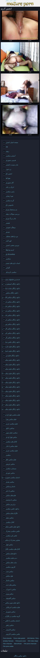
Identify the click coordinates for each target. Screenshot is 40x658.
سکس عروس (10, 464)
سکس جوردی (10, 473)
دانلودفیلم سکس (11, 554)
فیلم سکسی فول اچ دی (12, 415)
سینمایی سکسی (11, 468)
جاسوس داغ (10, 205)
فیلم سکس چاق (11, 460)
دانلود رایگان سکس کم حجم (11, 333)
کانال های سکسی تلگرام (12, 549)
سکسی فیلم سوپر (12, 433)
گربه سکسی (10, 201)
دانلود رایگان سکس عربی (12, 320)
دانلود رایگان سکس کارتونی (11, 329)
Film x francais (7, 643)
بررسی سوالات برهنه (13, 214)
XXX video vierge (33, 641)
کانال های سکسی (11, 442)
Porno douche (7, 638)
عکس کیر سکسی (11, 536)
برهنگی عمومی (11, 227)
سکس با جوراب (11, 589)
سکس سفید (10, 518)
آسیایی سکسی (10, 156)
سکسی (8, 259)
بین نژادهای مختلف (12, 236)
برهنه (7, 151)
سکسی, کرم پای (11, 272)
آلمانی (8, 268)
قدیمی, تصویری (11, 160)
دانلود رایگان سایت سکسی (11, 288)
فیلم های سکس (11, 495)
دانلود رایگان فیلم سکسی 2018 (11, 373)
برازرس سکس (11, 504)
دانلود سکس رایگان (10, 0)
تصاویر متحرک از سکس (12, 540)
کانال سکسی (10, 522)
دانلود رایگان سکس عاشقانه (11, 315)
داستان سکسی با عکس (12, 621)
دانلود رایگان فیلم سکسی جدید (11, 409)
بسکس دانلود (10, 428)
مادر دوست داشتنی (12, 165)
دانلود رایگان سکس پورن (12, 324)
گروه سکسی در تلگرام (12, 616)
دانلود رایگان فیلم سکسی (12, 369)
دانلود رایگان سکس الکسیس (11, 297)
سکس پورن (9, 594)
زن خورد (8, 169)
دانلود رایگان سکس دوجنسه (11, 311)
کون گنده (9, 241)
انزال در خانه (10, 187)
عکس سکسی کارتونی (13, 634)
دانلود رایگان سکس (12, 293)
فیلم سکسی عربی (12, 424)
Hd (7, 147)
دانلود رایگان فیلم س (12, 355)
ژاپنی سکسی (10, 192)
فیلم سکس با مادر (11, 446)
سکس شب (9, 571)
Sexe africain (18, 643)
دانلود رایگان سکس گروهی (11, 338)
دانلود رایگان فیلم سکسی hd (11, 378)
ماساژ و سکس (10, 486)
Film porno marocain (30, 643)
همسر (8, 223)
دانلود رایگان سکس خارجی (11, 306)
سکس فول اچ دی (11, 437)
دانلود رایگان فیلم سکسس (11, 364)
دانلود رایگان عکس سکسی (11, 342)
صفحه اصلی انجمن (12, 142)
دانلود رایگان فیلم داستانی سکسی (11, 351)
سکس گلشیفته (11, 598)
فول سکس (9, 576)
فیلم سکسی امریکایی (13, 607)
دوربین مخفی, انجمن (12, 245)
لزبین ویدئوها (10, 250)
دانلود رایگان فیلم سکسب (11, 360)
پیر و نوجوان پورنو (11, 209)
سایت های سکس (11, 562)
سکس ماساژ (10, 580)
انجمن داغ (9, 174)
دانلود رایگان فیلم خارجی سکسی (11, 347)
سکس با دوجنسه (11, 500)
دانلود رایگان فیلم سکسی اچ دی (11, 387)
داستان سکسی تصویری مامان (11, 477)
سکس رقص (10, 625)
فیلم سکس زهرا (11, 419)
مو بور (8, 232)
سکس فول (9, 545)
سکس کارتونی (10, 630)
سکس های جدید (11, 585)
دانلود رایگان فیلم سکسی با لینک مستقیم (11, 391)
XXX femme (30, 638)
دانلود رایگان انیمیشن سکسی (11, 284)
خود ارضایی (9, 196)
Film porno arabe (8, 646)
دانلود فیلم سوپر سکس (12, 603)
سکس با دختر (10, 491)
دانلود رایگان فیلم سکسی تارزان (11, 405)
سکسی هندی (10, 482)
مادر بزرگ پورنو (11, 218)
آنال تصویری (10, 183)
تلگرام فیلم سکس (12, 513)
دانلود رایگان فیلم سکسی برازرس (11, 400)
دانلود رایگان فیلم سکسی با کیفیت (11, 396)
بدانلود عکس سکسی (12, 509)
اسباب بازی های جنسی (12, 263)
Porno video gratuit (19, 638)
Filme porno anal (20, 641)
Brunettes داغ (10, 254)
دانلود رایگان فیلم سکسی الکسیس (11, 382)
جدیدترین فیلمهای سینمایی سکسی (11, 279)
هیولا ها (8, 178)
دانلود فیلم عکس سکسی (12, 527)
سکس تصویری (10, 612)
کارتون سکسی (10, 567)
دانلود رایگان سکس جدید (12, 302)
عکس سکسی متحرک (13, 531)
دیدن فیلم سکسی (11, 558)
